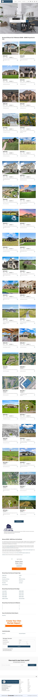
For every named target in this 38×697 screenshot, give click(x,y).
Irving (20, 684)
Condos (20, 575)
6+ (19, 608)
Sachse (29, 691)
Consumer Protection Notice (5, 687)
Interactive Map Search (10, 546)
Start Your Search (19, 521)
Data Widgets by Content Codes (32, 695)
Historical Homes (5, 580)
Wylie (20, 692)
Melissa (20, 687)
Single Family (4, 575)
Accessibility (16, 695)
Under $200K (4, 591)
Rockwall (29, 689)
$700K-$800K (4, 596)
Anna (28, 679)
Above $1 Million (21, 598)
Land (20, 577)
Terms (19, 695)
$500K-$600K (4, 594)
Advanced (14, 18)
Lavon (28, 684)
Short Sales (4, 582)
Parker (20, 688)
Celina (20, 680)
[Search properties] (27, 21)
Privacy (21, 695)
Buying (19, 1)
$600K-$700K (21, 594)
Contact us (4, 554)
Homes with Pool (5, 584)
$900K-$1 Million (5, 598)
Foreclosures (21, 580)
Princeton (20, 689)
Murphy (29, 687)
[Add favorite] (17, 60)
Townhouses (4, 577)
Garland (20, 683)
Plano (28, 688)
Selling (24, 1)
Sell (18, 18)
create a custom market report (28, 549)
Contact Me (18, 568)
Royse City (4, 615)
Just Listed (20, 582)
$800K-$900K (21, 596)
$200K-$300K (21, 591)
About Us (3, 633)
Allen (20, 679)
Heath (28, 683)
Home (15, 1)
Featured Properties (22, 633)
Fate (28, 680)
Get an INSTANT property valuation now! (23, 552)
